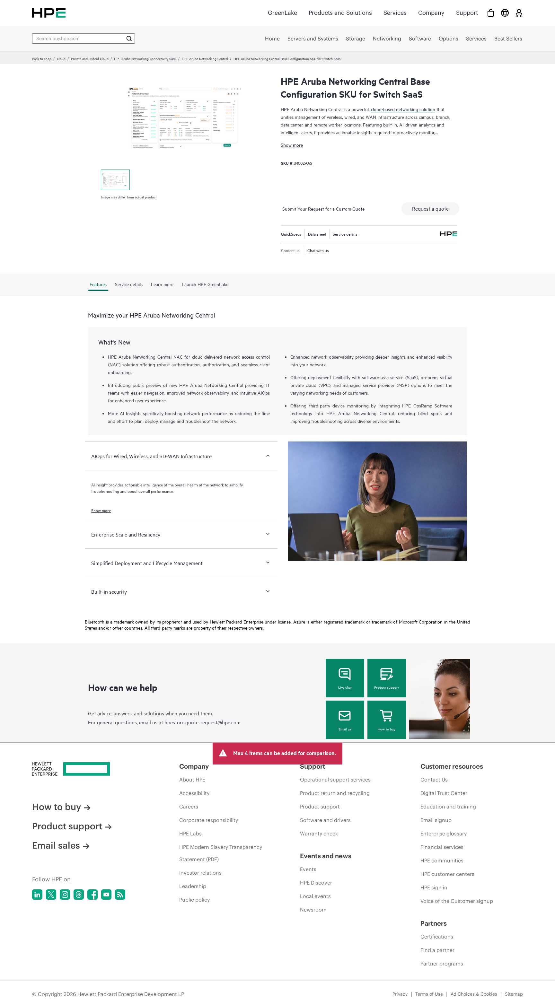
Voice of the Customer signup (456, 901)
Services (395, 12)
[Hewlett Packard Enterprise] (49, 13)
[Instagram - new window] (65, 894)
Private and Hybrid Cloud (90, 58)
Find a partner (437, 950)
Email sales (56, 845)
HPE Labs (190, 833)
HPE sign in (433, 887)
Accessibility (194, 793)
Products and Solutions (340, 12)
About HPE (192, 779)
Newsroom (313, 909)
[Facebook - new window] (92, 894)
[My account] (519, 13)
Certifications (436, 936)
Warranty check (319, 833)
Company (431, 12)
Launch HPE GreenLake (205, 284)
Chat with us (318, 250)
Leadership (192, 886)
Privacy (400, 994)
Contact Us (434, 779)
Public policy (194, 899)
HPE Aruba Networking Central (205, 58)
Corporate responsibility (208, 820)
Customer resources (451, 766)
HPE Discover (316, 882)
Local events (315, 896)
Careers (188, 806)
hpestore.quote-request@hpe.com (202, 722)
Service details (345, 234)
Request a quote (430, 208)
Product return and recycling (335, 793)
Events (308, 869)
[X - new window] (51, 894)
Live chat (345, 687)
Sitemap (514, 994)
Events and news (325, 856)
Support (467, 12)
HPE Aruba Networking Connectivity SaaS (145, 58)
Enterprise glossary (443, 833)
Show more (292, 145)
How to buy (386, 728)
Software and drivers (325, 820)
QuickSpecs (291, 234)
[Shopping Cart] (491, 13)
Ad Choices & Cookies (474, 994)
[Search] (129, 38)
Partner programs (441, 963)
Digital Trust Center (443, 793)
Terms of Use (429, 994)
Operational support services (335, 779)
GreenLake (282, 12)
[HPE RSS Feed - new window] (120, 894)
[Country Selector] (505, 13)
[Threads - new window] (79, 894)
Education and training (448, 806)
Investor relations (200, 872)
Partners (433, 923)
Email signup (436, 820)
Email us (345, 728)
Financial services (441, 847)
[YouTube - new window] (106, 894)
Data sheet (317, 234)
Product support (386, 687)
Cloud (61, 58)
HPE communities (441, 860)
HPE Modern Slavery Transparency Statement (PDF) (220, 853)
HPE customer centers (447, 874)
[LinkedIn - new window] (37, 894)
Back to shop (41, 58)
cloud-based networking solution (403, 109)
